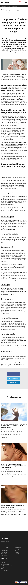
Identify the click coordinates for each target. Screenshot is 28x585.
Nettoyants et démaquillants (4, 552)
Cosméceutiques (5, 549)
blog (16, 550)
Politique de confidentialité (4, 569)
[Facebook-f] (1, 542)
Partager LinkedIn (14, 382)
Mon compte (4, 561)
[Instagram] (4, 542)
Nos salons (17, 552)
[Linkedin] (3, 542)
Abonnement (4, 555)
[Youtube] (6, 542)
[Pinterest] (8, 542)
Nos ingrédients (18, 549)
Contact (17, 553)
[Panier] (19, 2)
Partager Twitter (14, 378)
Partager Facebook (14, 374)
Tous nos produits (5, 547)
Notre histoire (18, 547)
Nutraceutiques (4, 550)
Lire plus (3, 437)
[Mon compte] (17, 2)
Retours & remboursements (5, 563)
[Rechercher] (14, 2)
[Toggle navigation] (26, 2)
